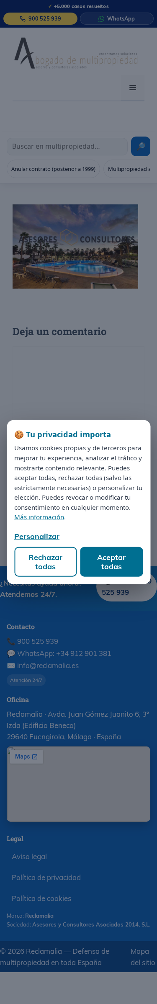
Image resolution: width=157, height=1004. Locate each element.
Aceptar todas (111, 561)
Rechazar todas (45, 561)
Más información (39, 517)
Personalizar (36, 536)
